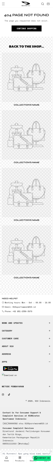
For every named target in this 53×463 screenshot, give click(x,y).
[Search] (42, 4)
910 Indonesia (42, 400)
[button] (48, 4)
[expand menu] (3, 4)
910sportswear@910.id (24, 306)
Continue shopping (26, 28)
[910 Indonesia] (26, 4)
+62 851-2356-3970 (22, 311)
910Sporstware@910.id (36, 423)
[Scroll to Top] (48, 449)
